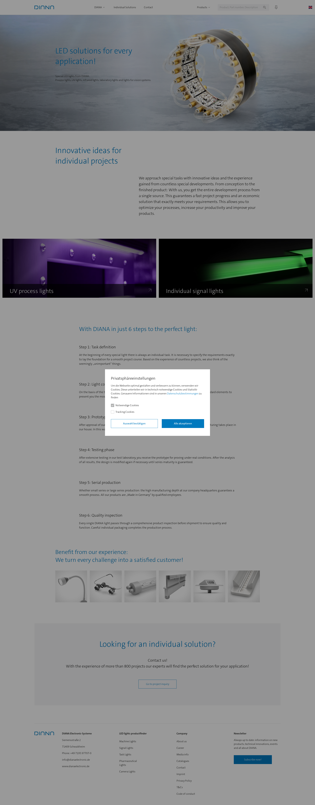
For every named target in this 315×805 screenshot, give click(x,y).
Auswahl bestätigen (134, 423)
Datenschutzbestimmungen (183, 393)
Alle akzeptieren (183, 423)
